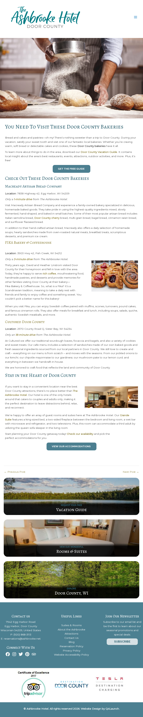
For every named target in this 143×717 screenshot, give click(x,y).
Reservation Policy (71, 646)
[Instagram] (14, 654)
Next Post (131, 472)
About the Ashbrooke (71, 629)
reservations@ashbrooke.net (22, 638)
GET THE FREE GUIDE (71, 168)
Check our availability (80, 433)
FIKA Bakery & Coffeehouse (28, 242)
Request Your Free (71, 505)
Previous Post (14, 472)
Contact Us (71, 637)
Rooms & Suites (71, 551)
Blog (71, 641)
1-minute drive (23, 199)
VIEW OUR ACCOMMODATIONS (71, 446)
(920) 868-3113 (22, 634)
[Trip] (34, 654)
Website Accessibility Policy (71, 654)
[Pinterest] (27, 654)
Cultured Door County (25, 321)
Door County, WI (71, 593)
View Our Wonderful (71, 547)
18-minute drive (25, 334)
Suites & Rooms (71, 625)
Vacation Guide (71, 510)
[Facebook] (8, 654)
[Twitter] (21, 654)
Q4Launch (112, 708)
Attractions (71, 633)
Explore (71, 588)
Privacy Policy (71, 650)
